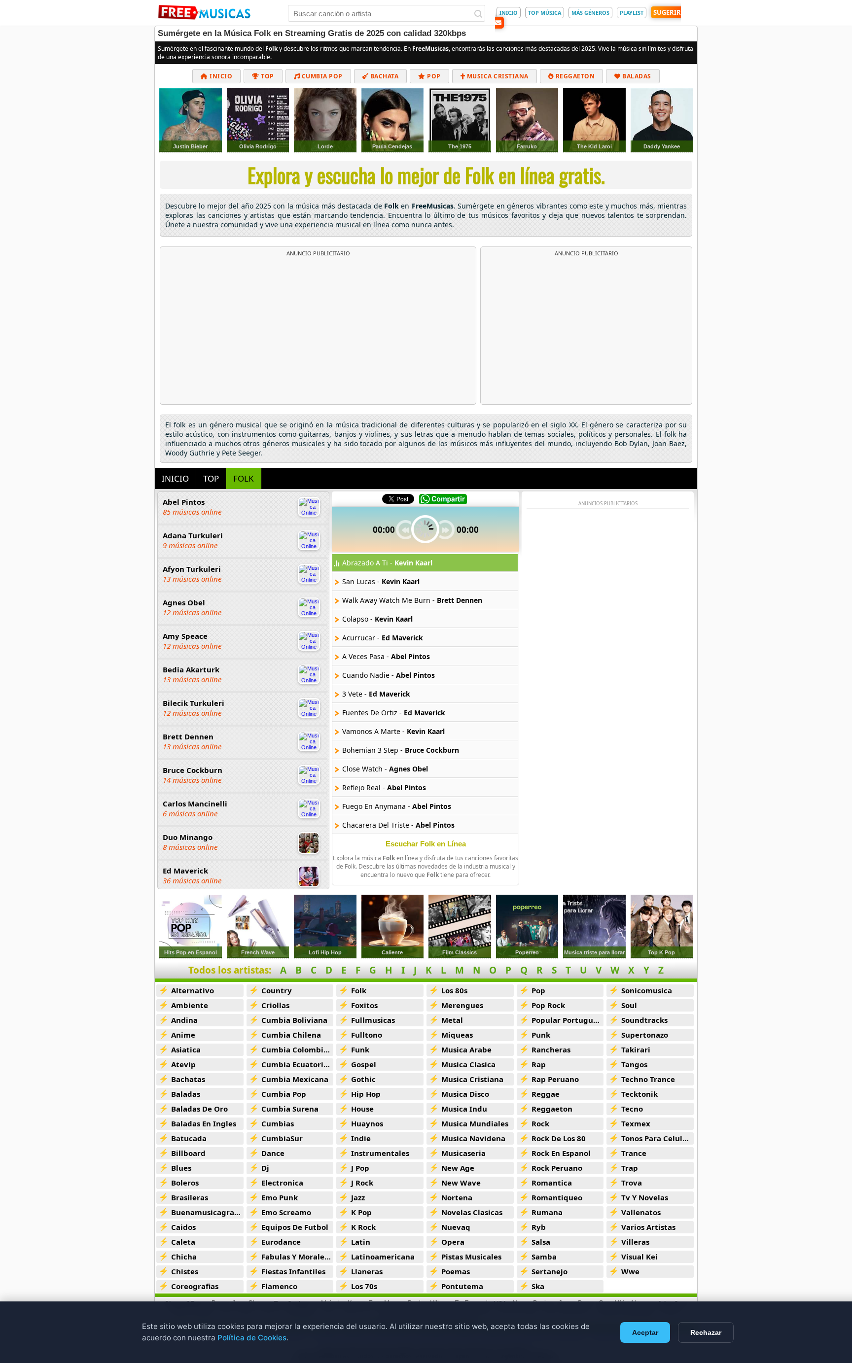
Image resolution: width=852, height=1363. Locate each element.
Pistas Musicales (471, 1256)
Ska (538, 1286)
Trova (631, 1183)
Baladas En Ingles (203, 1123)
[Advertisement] (318, 331)
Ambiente (189, 1005)
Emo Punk (279, 1197)
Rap (539, 1064)
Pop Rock (548, 1005)
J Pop (360, 1168)
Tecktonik (639, 1094)
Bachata (383, 76)
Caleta (183, 1242)
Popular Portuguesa (568, 1020)
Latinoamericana (383, 1256)
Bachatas (188, 1079)
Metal (452, 1020)
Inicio (220, 76)
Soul (629, 1005)
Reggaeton (574, 76)
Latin (360, 1242)
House (362, 1109)
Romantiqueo (557, 1197)
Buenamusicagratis (207, 1212)
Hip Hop (366, 1094)
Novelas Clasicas (471, 1212)
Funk (360, 1049)
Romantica (552, 1183)
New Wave (461, 1183)
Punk (541, 1035)
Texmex (635, 1123)
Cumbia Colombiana (297, 1049)
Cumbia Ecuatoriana (297, 1064)
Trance (633, 1153)
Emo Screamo (286, 1212)
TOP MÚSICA (544, 12)
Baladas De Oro (199, 1109)
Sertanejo (550, 1271)
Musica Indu (464, 1109)
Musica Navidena (473, 1138)
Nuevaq (455, 1227)
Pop (433, 76)
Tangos (634, 1064)
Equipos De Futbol (294, 1227)
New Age (457, 1168)
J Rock (362, 1183)
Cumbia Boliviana (294, 1020)
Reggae (546, 1094)
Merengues (462, 1005)
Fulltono (366, 1035)
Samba (544, 1256)
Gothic (363, 1079)
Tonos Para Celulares (657, 1138)
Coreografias (194, 1286)
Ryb (539, 1227)
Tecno (632, 1109)
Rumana (547, 1212)
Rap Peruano (555, 1079)
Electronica (282, 1183)
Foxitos (364, 1005)
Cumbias (277, 1123)
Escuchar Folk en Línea (426, 843)
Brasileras (189, 1197)
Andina (184, 1020)
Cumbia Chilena (291, 1035)
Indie (361, 1138)
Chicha (184, 1256)
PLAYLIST (631, 12)
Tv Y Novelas (644, 1197)
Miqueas (457, 1035)
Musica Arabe (466, 1049)
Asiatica (186, 1049)
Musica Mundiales (474, 1123)
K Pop (361, 1212)
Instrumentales (380, 1153)
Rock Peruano (557, 1168)
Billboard (188, 1153)
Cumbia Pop (321, 76)
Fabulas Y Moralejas (297, 1256)
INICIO (508, 12)
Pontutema (462, 1286)
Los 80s (454, 990)
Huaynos (367, 1123)
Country (276, 990)
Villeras (635, 1242)
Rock (540, 1123)
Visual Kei (639, 1256)
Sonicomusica (646, 990)
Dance (272, 1153)
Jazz (358, 1197)
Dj (265, 1168)
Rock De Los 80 (559, 1138)
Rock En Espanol (561, 1153)
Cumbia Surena (290, 1109)
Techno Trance (648, 1079)
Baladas (636, 76)
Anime (183, 1035)
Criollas (275, 1005)
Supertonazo (644, 1035)
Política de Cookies (251, 1337)
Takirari (635, 1049)
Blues (181, 1168)
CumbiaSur (282, 1138)
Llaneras (367, 1271)
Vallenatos (641, 1212)
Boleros (185, 1183)
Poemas (455, 1271)
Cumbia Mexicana (294, 1079)
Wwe (630, 1271)
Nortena (456, 1197)
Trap (629, 1168)
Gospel (363, 1064)
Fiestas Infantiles (293, 1271)
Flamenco (279, 1286)
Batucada (189, 1138)
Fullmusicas (373, 1020)
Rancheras (551, 1049)
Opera (452, 1242)
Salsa (541, 1242)
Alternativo (192, 990)
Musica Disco (465, 1094)
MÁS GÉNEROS (590, 12)
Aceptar (645, 1332)
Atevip (183, 1064)
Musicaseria (463, 1153)
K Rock (363, 1227)
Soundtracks (644, 1020)
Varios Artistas (648, 1227)
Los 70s (364, 1286)
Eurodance (281, 1242)
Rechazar (705, 1332)
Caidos (183, 1227)
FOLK (243, 478)
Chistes (184, 1271)
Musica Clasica (468, 1064)
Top (266, 76)
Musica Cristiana (497, 76)
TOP (211, 478)
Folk (358, 990)
